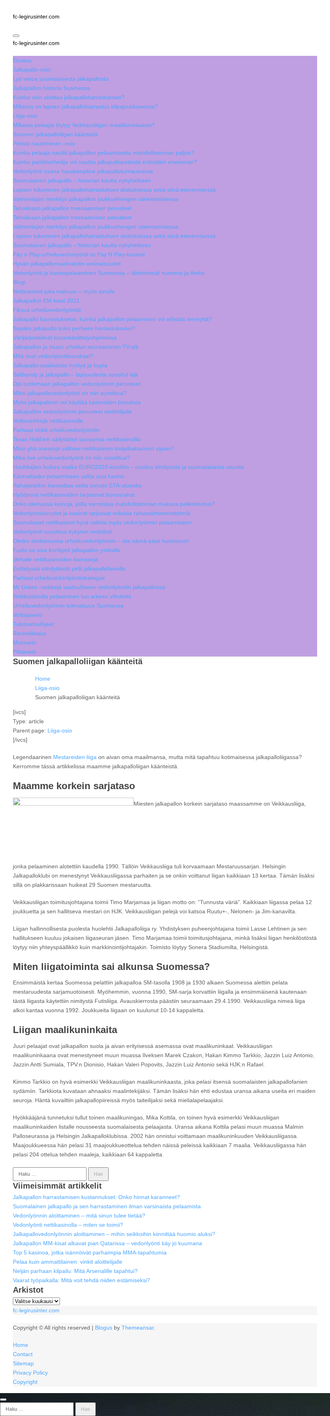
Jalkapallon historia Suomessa (51, 88)
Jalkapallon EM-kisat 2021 (46, 300)
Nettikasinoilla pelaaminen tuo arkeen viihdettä (72, 596)
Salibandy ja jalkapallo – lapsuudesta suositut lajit (75, 374)
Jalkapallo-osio (32, 69)
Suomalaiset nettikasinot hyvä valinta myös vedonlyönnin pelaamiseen (102, 522)
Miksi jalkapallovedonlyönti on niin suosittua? (69, 393)
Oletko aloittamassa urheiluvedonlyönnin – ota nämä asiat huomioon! (101, 541)
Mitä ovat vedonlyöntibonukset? (53, 356)
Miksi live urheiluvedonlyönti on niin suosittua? (71, 457)
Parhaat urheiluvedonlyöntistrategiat (59, 578)
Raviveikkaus (29, 633)
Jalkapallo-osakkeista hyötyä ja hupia (60, 365)
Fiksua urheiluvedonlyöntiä (47, 310)
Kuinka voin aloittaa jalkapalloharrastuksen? (68, 97)
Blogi (19, 282)
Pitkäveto (24, 652)
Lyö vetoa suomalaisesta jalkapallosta (61, 79)
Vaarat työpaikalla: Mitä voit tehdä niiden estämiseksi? (81, 1280)
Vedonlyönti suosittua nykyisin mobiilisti (62, 531)
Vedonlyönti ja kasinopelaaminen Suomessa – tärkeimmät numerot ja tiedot (108, 273)
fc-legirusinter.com (36, 16)
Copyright (25, 1382)
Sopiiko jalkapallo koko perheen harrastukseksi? (74, 328)
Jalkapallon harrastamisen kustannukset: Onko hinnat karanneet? (96, 1197)
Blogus (103, 1327)
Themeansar (138, 1327)
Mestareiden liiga (75, 757)
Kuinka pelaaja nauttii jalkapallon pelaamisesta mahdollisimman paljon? (103, 152)
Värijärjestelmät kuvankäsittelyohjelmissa (65, 337)
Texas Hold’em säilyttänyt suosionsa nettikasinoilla (76, 439)
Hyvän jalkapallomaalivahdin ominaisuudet (67, 263)
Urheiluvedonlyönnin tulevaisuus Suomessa (68, 605)
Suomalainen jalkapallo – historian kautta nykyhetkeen (82, 180)
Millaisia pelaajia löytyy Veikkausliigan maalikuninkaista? (84, 125)
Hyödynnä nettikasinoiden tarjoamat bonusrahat (74, 494)
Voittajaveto (27, 615)
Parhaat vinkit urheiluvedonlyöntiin (56, 430)
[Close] (3, 1399)
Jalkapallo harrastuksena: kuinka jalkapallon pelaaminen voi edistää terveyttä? (112, 319)
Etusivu (22, 60)
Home (20, 1345)
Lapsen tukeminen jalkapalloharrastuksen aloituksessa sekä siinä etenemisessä (114, 189)
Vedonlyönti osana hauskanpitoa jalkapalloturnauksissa (83, 171)
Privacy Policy (30, 1372)
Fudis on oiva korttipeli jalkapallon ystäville (66, 550)
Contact (23, 1354)
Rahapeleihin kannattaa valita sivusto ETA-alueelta (77, 485)
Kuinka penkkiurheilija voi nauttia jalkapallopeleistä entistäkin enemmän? (105, 162)
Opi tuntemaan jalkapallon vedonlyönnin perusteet (76, 384)
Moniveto (24, 642)
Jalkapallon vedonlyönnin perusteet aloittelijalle (72, 411)
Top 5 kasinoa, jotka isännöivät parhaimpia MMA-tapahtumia (90, 1252)
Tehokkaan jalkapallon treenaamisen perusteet (72, 208)
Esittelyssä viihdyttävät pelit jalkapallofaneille (69, 568)
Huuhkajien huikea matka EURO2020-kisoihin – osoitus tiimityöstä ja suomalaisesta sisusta (128, 467)
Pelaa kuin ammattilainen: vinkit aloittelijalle (67, 1261)
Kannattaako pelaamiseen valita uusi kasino (68, 476)
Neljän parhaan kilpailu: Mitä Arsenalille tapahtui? (75, 1271)
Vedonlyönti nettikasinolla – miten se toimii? (68, 1225)
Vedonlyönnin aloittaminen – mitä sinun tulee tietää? (79, 1215)
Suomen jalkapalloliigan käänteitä (55, 134)
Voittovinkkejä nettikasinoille (48, 420)
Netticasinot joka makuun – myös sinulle (64, 291)
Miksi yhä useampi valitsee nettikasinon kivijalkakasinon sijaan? (93, 448)
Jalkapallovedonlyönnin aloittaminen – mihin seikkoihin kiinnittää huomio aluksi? (114, 1234)
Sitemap (23, 1363)
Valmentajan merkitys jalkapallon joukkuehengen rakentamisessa (95, 199)
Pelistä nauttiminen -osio (44, 143)
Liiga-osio (25, 116)
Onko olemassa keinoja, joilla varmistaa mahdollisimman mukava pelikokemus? (114, 504)
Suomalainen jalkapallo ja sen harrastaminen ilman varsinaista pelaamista (107, 1206)
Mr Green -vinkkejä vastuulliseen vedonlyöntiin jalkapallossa (89, 587)
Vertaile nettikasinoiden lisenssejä (55, 559)
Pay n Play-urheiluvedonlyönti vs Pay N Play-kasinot (79, 254)
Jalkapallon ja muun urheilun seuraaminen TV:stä (75, 347)
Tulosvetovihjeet (33, 624)
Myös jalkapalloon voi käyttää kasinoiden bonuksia (77, 402)
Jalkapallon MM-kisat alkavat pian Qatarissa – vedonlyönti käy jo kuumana (107, 1243)
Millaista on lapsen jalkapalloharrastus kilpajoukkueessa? (85, 106)
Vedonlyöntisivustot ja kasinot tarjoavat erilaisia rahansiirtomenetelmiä (101, 513)
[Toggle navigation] (16, 36)
